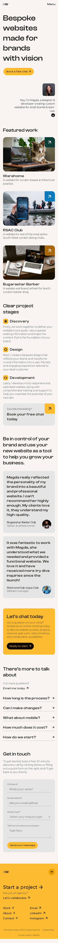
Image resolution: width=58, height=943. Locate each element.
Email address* (14, 798)
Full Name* (12, 784)
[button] (51, 3)
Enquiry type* (13, 812)
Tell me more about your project (23, 825)
